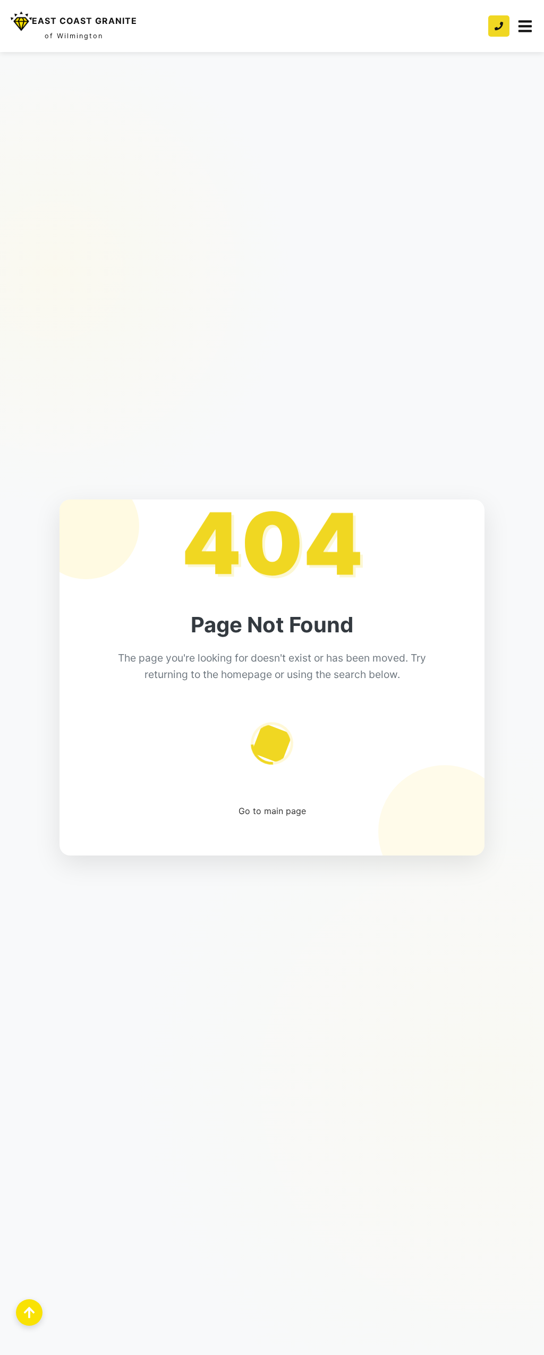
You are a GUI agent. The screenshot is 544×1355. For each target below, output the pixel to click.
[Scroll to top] (29, 1312)
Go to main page (272, 811)
